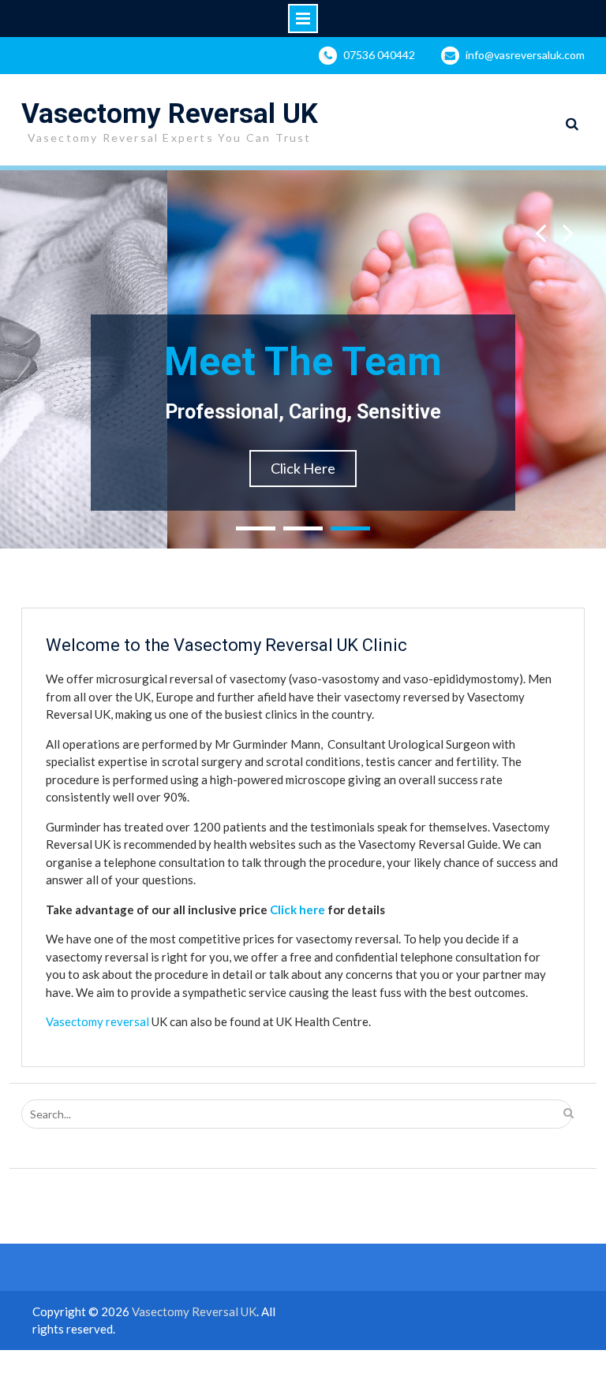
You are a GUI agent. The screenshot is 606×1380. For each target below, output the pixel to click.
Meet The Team (303, 362)
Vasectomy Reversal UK (169, 114)
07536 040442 (379, 54)
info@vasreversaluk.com (525, 54)
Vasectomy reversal (97, 1021)
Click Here (303, 468)
